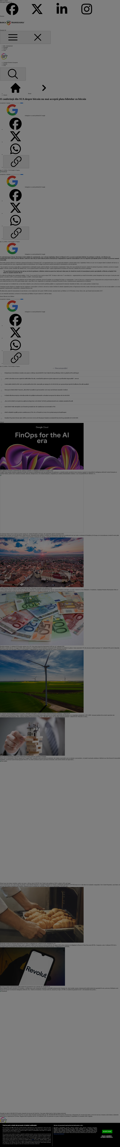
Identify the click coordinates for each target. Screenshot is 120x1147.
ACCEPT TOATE (107, 1131)
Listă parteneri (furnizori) (59, 1133)
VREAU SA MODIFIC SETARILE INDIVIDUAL (107, 1136)
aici (33, 1139)
